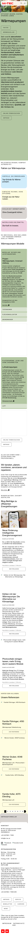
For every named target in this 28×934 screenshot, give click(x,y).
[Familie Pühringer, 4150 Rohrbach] (14, 710)
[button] (14, 309)
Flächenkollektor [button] (9, 314)
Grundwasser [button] (7, 319)
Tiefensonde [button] (7, 309)
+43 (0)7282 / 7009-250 (9, 892)
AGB (14, 925)
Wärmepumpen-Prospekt (7, 400)
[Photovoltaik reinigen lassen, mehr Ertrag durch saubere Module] (14, 647)
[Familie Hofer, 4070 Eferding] (14, 782)
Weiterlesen (14, 569)
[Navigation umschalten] (24, 3)
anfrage (6, 118)
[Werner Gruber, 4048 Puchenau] (14, 745)
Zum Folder (5, 305)
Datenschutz (18, 923)
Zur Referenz (14, 731)
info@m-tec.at (5, 838)
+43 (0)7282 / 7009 (7, 835)
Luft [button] (4, 406)
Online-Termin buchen (11, 113)
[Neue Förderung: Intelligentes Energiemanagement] (14, 519)
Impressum (6, 923)
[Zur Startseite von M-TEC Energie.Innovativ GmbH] (7, 3)
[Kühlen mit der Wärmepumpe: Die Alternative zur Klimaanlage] (14, 582)
